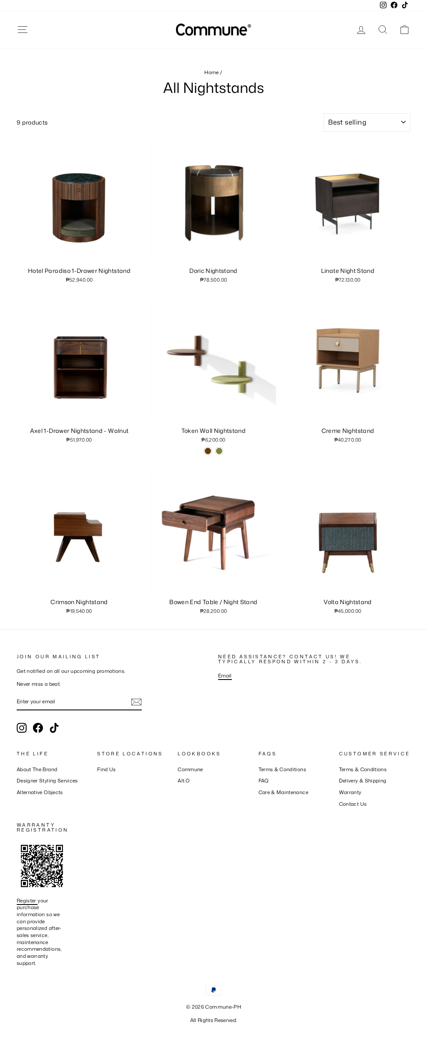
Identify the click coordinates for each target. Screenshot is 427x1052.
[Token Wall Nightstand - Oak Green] (219, 451)
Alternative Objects (40, 792)
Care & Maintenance (283, 792)
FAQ (264, 780)
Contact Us (353, 803)
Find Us (106, 769)
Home (211, 72)
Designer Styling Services (47, 780)
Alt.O (184, 780)
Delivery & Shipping (363, 780)
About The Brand (37, 769)
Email (225, 675)
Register (27, 900)
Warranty (350, 792)
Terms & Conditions (282, 769)
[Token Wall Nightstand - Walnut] (208, 451)
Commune (190, 769)
